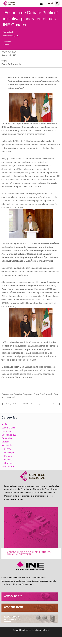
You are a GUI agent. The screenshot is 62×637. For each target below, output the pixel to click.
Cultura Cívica (8, 427)
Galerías (8, 459)
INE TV (7, 449)
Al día (4, 424)
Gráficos (8, 463)
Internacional (7, 466)
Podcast (8, 456)
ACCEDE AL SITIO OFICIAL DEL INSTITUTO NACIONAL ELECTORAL (29, 553)
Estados (6, 45)
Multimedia (6, 445)
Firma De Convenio (43, 394)
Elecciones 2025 (9, 435)
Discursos (6, 431)
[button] (41, 3)
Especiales (6, 438)
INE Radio (9, 452)
